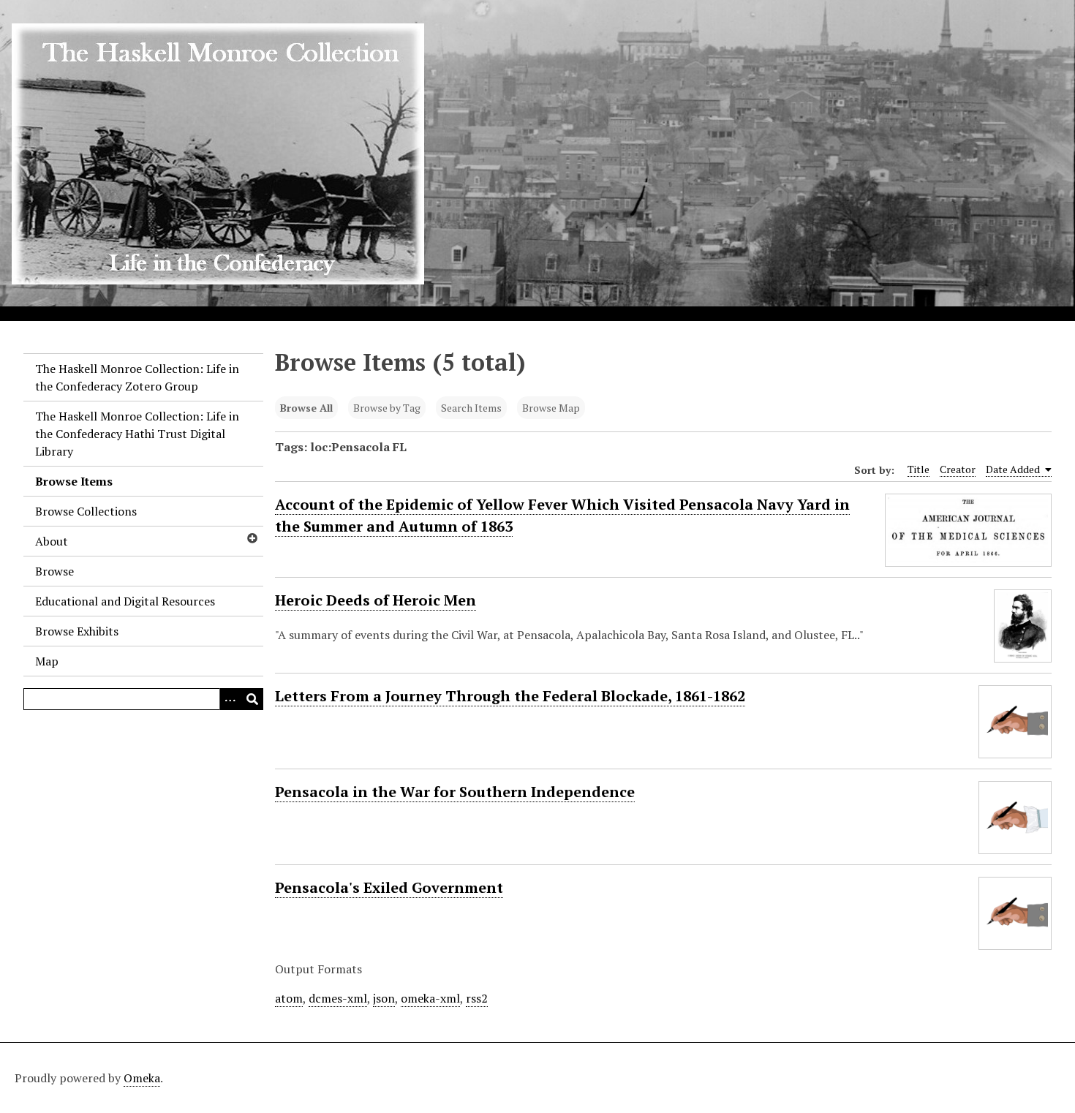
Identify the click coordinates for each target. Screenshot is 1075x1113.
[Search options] (230, 699)
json (384, 998)
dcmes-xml (338, 998)
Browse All (306, 408)
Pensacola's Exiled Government (389, 887)
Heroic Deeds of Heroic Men (375, 600)
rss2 (477, 998)
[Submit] (252, 699)
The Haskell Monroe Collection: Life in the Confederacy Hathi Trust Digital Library (137, 433)
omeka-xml (430, 998)
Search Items (471, 408)
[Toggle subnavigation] (251, 538)
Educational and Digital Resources (125, 601)
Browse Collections (86, 511)
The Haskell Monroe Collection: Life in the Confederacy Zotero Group (137, 377)
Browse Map (551, 408)
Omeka (142, 1078)
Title (918, 469)
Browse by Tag (386, 408)
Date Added (1014, 469)
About (51, 541)
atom (289, 998)
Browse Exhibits (76, 631)
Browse (54, 571)
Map (47, 661)
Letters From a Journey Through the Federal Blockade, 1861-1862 (510, 696)
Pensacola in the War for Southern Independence (455, 791)
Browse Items (74, 481)
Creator (958, 469)
